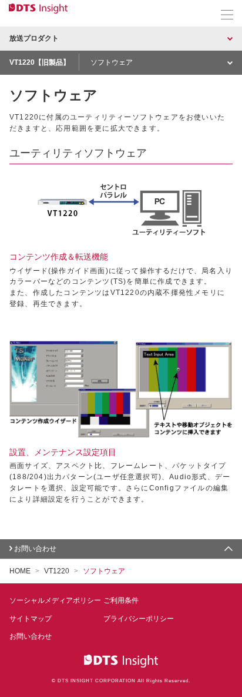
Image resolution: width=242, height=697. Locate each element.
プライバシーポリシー (138, 619)
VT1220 (56, 571)
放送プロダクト (34, 38)
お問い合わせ (35, 549)
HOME (20, 571)
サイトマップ (30, 619)
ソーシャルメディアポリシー (55, 600)
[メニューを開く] (227, 15)
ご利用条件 (121, 600)
